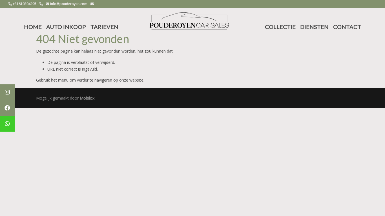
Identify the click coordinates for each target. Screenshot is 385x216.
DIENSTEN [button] (314, 26)
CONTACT (347, 26)
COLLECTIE (280, 26)
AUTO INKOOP (66, 26)
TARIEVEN (104, 26)
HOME (33, 26)
